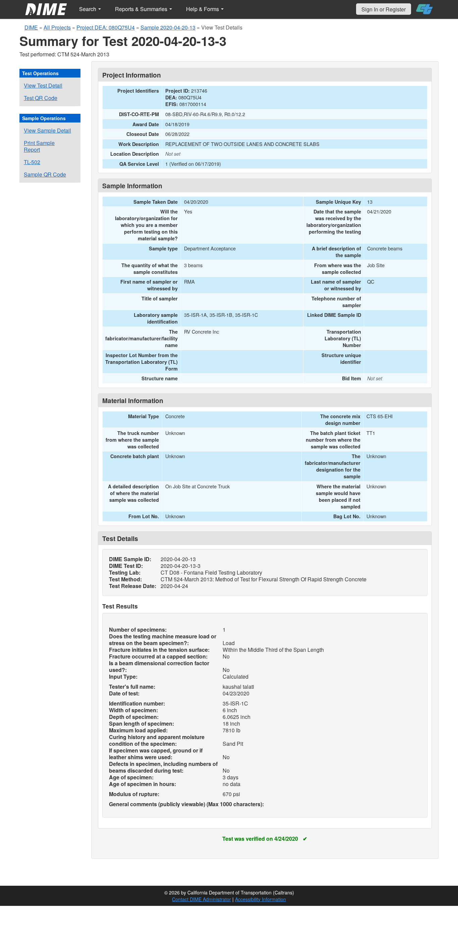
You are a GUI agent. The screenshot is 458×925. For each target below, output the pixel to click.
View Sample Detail (47, 130)
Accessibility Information (260, 899)
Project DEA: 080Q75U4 (105, 27)
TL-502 (32, 162)
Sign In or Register (383, 9)
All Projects (57, 27)
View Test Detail (43, 85)
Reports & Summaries (142, 9)
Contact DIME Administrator (201, 899)
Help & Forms (203, 9)
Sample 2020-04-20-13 (167, 27)
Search (88, 9)
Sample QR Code (45, 174)
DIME (31, 27)
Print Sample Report (39, 146)
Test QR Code (40, 98)
